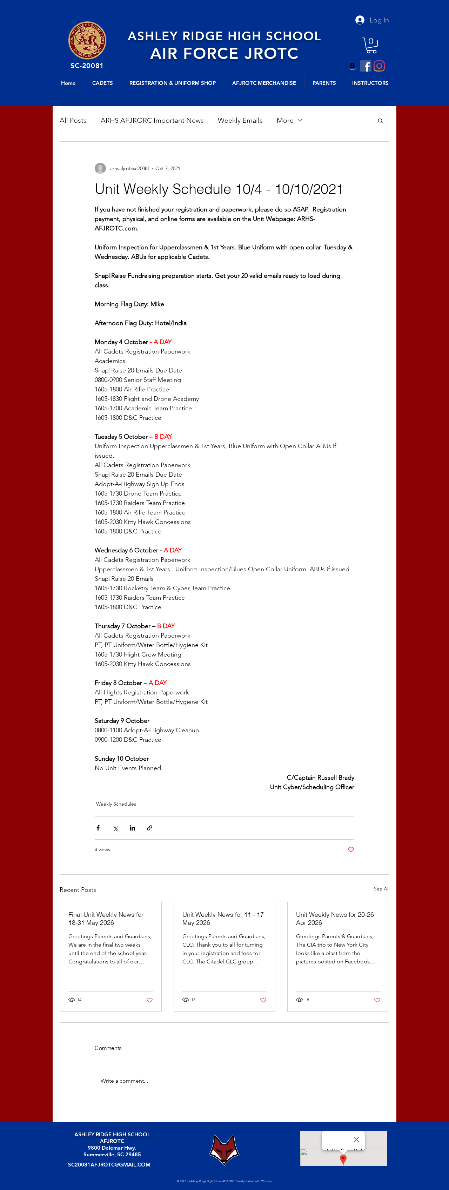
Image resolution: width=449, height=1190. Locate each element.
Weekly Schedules (116, 804)
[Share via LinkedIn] (132, 828)
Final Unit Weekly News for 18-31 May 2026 (105, 918)
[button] (371, 45)
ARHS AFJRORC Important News (152, 120)
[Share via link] (149, 828)
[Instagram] (379, 66)
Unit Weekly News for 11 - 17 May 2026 (223, 918)
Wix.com (266, 1181)
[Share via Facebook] (98, 828)
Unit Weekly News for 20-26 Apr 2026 (335, 918)
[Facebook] (365, 66)
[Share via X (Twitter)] (115, 828)
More (285, 120)
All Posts (73, 120)
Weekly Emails (240, 120)
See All (381, 889)
